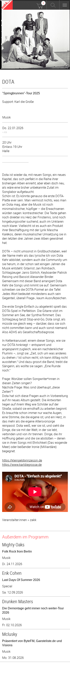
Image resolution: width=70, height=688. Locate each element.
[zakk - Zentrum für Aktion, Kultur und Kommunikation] (7, 5)
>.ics (4, 132)
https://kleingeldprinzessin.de (22, 460)
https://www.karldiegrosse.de (22, 464)
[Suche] (53, 5)
